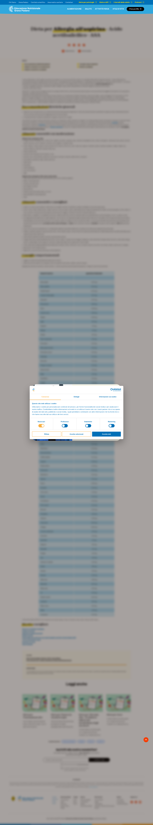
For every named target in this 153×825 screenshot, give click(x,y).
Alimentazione (74, 9)
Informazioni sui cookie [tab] (107, 397)
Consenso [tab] (45, 397)
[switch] (65, 425)
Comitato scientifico (38, 2)
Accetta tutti (106, 434)
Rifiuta (46, 434)
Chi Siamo (12, 2)
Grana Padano (23, 2)
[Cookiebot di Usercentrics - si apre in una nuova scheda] (112, 389)
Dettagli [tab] (76, 397)
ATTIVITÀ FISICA (102, 9)
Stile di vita (118, 9)
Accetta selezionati (76, 434)
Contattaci (69, 2)
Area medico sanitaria (55, 2)
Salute (88, 9)
